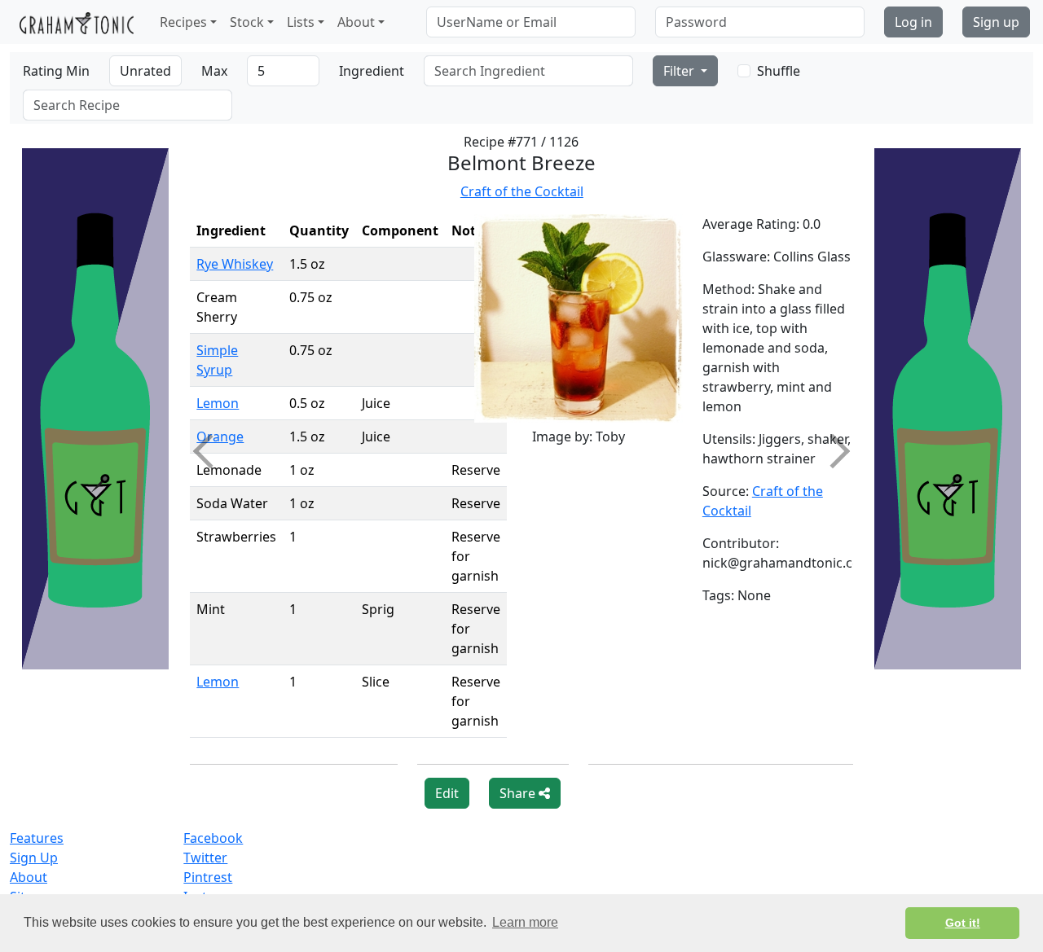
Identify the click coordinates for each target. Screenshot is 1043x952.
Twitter (205, 857)
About (28, 877)
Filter (680, 71)
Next (832, 451)
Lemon (217, 403)
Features (37, 838)
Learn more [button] (525, 922)
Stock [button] (247, 22)
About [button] (356, 22)
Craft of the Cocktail (521, 191)
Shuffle (778, 71)
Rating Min (56, 71)
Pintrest (207, 877)
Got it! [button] (962, 922)
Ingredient (371, 71)
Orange (220, 436)
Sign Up (34, 857)
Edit (447, 793)
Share (519, 793)
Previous (210, 451)
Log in (913, 22)
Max (214, 71)
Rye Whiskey (234, 264)
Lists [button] (301, 22)
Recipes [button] (183, 22)
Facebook (213, 838)
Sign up (996, 22)
